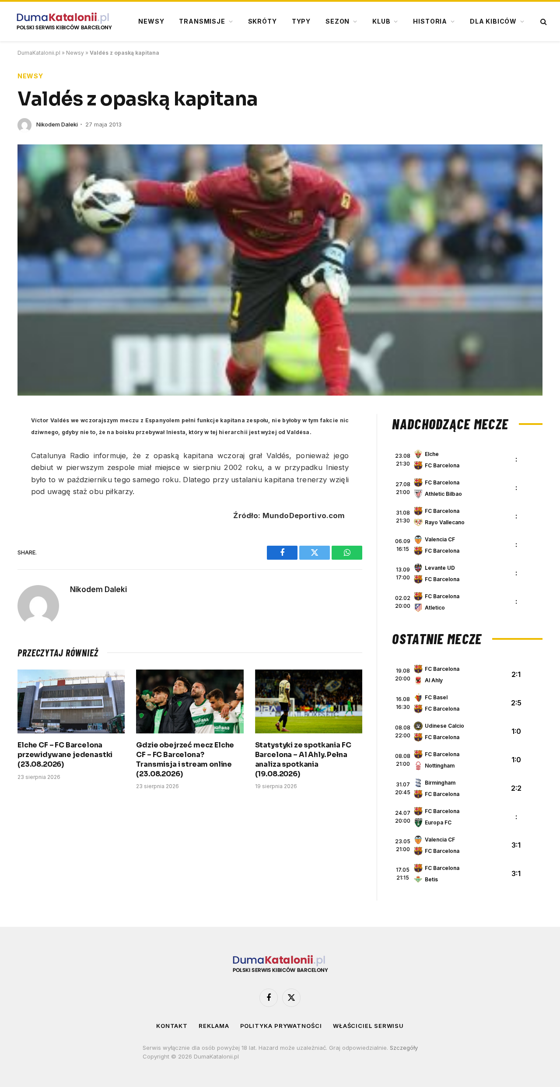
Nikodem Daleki (57, 124)
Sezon (338, 21)
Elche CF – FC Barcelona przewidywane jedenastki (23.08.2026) (65, 754)
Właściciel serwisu (368, 1025)
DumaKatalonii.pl (39, 52)
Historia (430, 21)
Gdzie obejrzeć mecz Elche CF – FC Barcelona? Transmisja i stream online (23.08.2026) (185, 759)
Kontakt (172, 1025)
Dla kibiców (493, 21)
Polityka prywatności (281, 1025)
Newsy (151, 21)
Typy (301, 21)
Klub (381, 21)
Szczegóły (404, 1047)
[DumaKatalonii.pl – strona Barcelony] (64, 21)
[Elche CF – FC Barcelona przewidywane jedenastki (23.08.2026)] (71, 701)
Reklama (214, 1025)
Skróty (262, 21)
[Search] (543, 22)
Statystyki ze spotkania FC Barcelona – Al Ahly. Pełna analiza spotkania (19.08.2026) (303, 759)
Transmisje (202, 21)
